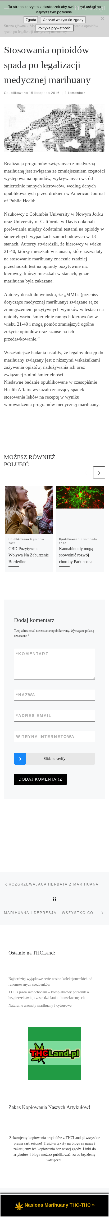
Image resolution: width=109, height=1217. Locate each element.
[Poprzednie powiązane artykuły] (86, 472)
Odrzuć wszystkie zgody (63, 20)
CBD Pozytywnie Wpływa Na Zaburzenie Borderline (28, 555)
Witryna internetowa (45, 736)
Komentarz (32, 653)
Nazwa (25, 694)
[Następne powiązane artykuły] (99, 472)
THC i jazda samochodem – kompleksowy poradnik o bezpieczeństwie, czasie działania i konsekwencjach (48, 995)
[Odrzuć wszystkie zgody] (102, 18)
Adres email (34, 715)
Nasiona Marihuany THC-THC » (60, 1205)
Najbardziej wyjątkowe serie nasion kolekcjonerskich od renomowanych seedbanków (50, 981)
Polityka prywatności (54, 28)
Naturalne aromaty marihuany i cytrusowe (39, 1005)
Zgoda (31, 20)
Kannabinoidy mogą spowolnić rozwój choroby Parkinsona (76, 555)
